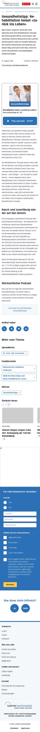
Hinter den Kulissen (9, 657)
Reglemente (6, 661)
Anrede (6, 498)
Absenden (10, 585)
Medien (4, 690)
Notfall (27, 4)
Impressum (25, 728)
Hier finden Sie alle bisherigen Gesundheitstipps (20, 310)
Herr (10, 508)
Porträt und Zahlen (9, 649)
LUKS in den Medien (16, 553)
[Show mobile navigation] (36, 4)
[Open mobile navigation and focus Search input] (33, 4)
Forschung (12, 548)
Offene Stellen (7, 672)
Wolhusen (5, 639)
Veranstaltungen (8, 694)
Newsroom (9, 11)
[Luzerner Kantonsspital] (18, 705)
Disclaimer (14, 728)
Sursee (4, 635)
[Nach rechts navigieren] (8, 404)
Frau (10, 502)
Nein (25, 608)
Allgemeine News (15, 537)
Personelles (13, 543)
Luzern (4, 631)
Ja (14, 608)
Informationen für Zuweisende (13, 686)
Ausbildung (6, 675)
